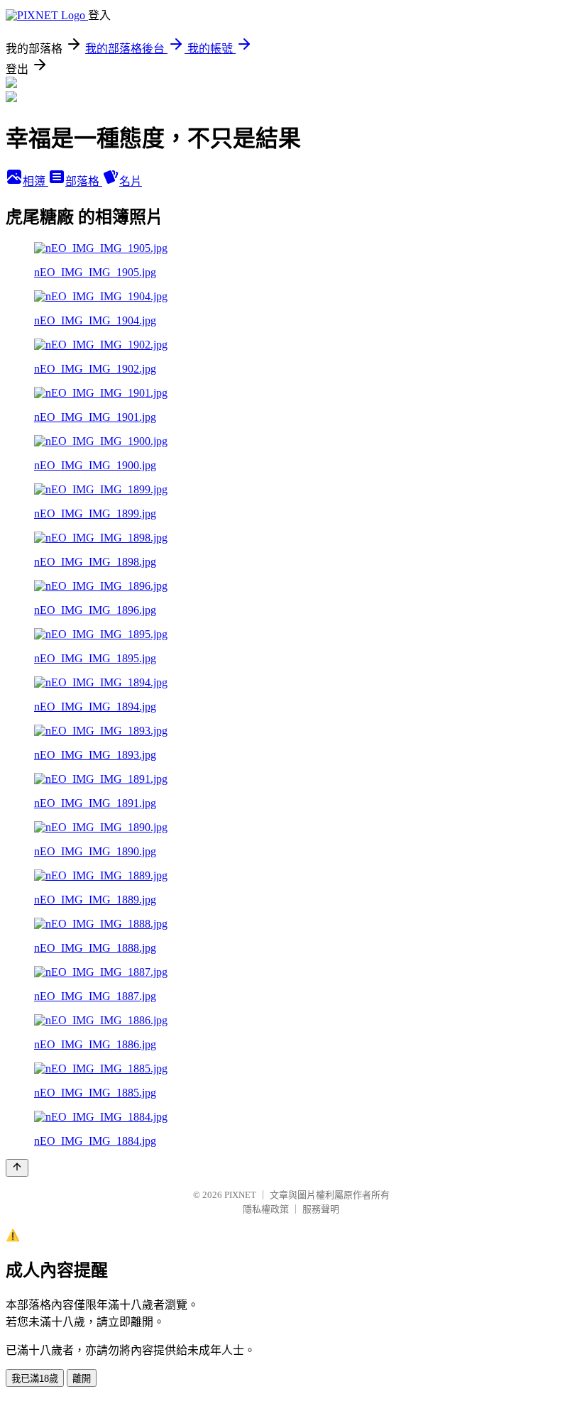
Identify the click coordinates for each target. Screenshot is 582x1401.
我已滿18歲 (34, 1378)
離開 (81, 1378)
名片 (130, 181)
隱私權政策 (266, 1209)
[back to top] (17, 1168)
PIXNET (240, 1195)
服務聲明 (320, 1209)
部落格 (83, 181)
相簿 (35, 181)
